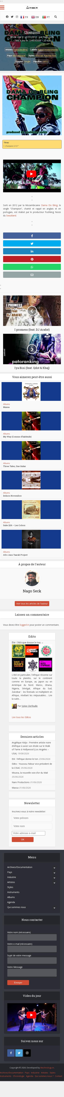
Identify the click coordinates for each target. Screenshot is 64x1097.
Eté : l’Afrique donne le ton (27, 642)
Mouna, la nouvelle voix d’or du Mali (30, 772)
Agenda (11, 902)
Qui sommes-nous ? (44, 1076)
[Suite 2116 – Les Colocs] (31, 509)
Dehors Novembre (12, 495)
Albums (6, 404)
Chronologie (18, 1076)
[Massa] (31, 391)
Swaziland (11, 215)
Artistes (11, 882)
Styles (10, 887)
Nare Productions (21, 782)
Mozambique (19, 55)
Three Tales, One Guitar (14, 466)
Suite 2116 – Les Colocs (14, 525)
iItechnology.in (47, 1067)
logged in (24, 624)
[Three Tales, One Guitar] (31, 450)
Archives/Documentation (19, 867)
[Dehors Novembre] (31, 480)
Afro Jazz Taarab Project (15, 554)
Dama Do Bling (20, 49)
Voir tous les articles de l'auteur (32, 603)
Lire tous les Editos (21, 717)
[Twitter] (19, 1053)
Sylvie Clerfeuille (30, 705)
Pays (9, 872)
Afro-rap (39, 55)
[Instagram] (27, 1053)
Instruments (13, 892)
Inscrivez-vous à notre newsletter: (29, 811)
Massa (6, 407)
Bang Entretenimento (48, 49)
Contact (58, 1076)
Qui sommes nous (16, 907)
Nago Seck (48, 37)
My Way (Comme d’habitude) (17, 436)
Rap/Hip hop (50, 55)
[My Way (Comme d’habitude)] (31, 421)
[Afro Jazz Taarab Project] (31, 539)
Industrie (11, 877)
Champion (32, 32)
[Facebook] (11, 1053)
